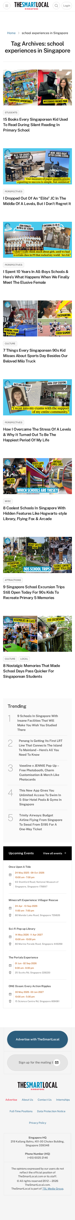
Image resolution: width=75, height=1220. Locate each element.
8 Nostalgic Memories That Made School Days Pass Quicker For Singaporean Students (31, 671)
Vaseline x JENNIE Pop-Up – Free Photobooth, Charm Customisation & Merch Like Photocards (39, 772)
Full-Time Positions (21, 1111)
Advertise (11, 1099)
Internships (63, 1099)
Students (11, 112)
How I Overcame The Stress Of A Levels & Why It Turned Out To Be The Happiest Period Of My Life (37, 434)
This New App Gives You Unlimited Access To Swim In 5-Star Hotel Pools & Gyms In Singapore (40, 797)
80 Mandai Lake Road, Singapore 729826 (37, 915)
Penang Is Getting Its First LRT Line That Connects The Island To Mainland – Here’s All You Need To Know (40, 747)
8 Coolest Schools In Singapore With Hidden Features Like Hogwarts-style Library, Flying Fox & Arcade (35, 513)
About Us (27, 1099)
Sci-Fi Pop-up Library (22, 928)
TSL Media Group (52, 1188)
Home (11, 33)
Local (24, 659)
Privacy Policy (37, 1122)
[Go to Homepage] (31, 6)
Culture (10, 343)
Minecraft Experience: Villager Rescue (33, 900)
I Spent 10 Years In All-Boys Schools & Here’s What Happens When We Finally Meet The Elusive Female (36, 277)
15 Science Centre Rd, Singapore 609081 (37, 1001)
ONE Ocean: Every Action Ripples (30, 986)
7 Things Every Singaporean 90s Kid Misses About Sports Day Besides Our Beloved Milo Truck (35, 355)
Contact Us (45, 1099)
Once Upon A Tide (20, 866)
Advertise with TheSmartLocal (37, 1039)
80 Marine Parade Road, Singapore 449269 (38, 944)
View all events (52, 853)
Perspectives (13, 191)
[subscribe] (56, 1062)
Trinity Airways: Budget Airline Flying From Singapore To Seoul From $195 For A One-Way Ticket (40, 822)
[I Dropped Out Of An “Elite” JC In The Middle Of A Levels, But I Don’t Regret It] (37, 166)
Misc (8, 501)
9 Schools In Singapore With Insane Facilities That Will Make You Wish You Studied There (37, 723)
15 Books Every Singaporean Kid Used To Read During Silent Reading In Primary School (35, 124)
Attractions (13, 580)
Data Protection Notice (51, 1111)
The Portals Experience (23, 957)
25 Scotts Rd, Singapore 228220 (32, 972)
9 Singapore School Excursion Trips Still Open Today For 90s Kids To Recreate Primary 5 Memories (33, 592)
